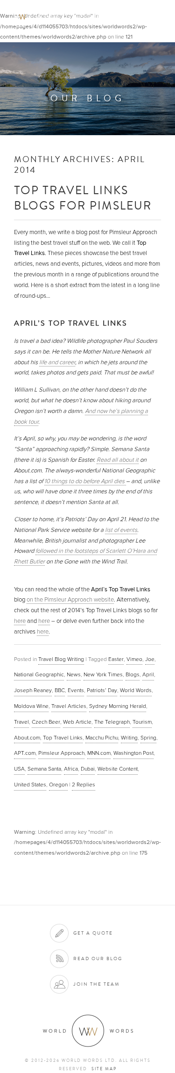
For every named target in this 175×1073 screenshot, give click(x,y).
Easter (116, 659)
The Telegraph (112, 722)
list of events (121, 530)
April (148, 674)
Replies (83, 784)
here (20, 621)
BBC (60, 690)
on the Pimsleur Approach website (70, 599)
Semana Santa (44, 768)
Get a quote (93, 933)
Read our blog (97, 958)
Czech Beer (46, 722)
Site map (104, 1069)
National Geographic (39, 674)
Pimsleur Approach (61, 753)
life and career (57, 362)
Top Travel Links (63, 737)
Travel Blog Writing (61, 659)
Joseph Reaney (33, 690)
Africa (71, 768)
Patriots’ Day (102, 690)
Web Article (77, 722)
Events (76, 690)
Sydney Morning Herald (117, 706)
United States (30, 784)
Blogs (133, 674)
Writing (129, 737)
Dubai (88, 768)
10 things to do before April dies (85, 481)
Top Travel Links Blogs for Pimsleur (83, 197)
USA (19, 768)
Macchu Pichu (101, 737)
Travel (21, 722)
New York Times (103, 674)
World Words (59, 16)
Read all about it (118, 460)
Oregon (58, 784)
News (74, 674)
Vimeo (134, 659)
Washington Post (133, 753)
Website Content (118, 768)
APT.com (24, 753)
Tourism (142, 722)
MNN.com (99, 753)
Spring (148, 737)
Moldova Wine (31, 706)
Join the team (96, 984)
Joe (149, 659)
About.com (27, 737)
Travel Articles (68, 706)
